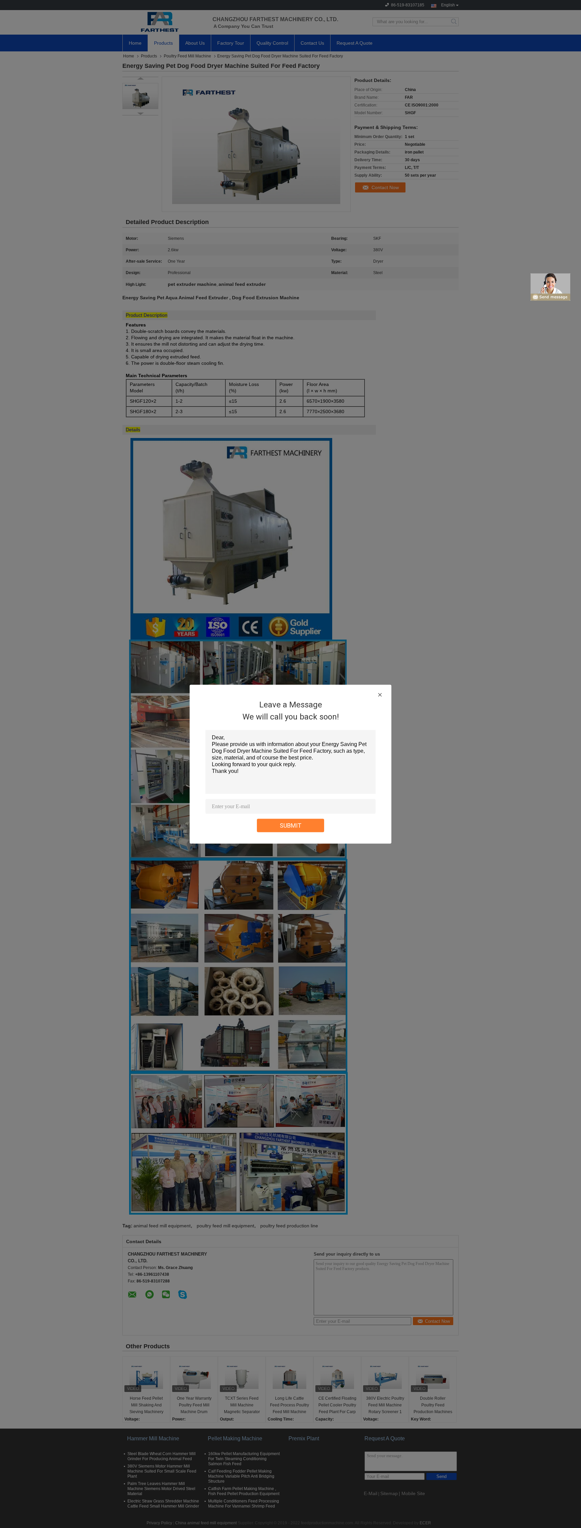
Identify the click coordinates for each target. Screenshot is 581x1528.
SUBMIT (291, 825)
